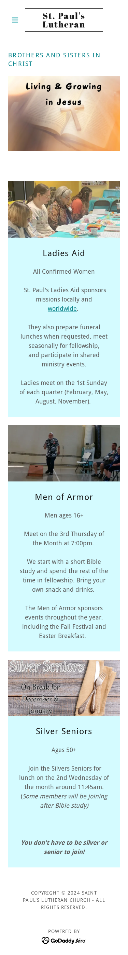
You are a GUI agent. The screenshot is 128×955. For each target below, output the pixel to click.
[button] (16, 20)
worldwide (62, 308)
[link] (64, 20)
